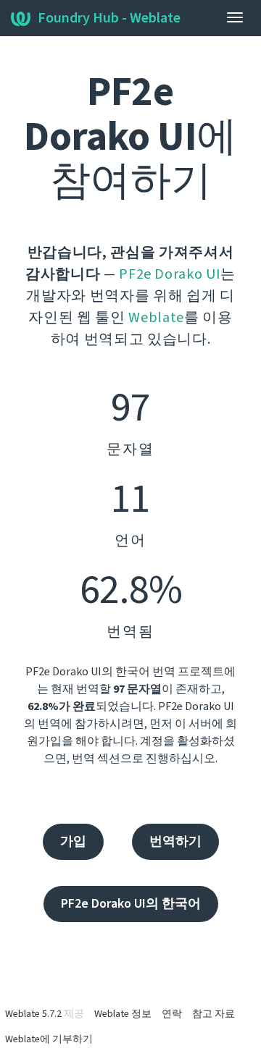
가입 (73, 841)
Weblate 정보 (123, 1014)
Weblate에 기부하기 (49, 1039)
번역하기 (175, 841)
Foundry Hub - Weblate (109, 18)
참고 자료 (213, 1014)
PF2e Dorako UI (169, 274)
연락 (172, 1014)
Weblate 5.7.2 (33, 1014)
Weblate (156, 318)
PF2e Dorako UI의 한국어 (131, 904)
